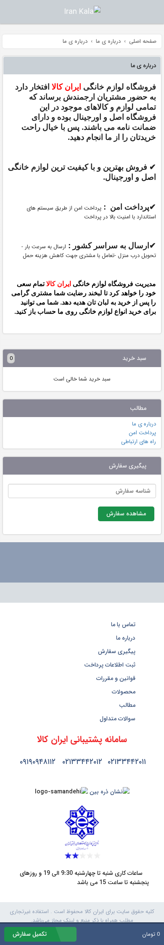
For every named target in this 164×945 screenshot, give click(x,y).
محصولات (124, 691)
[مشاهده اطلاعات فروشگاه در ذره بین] (110, 791)
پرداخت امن (142, 432)
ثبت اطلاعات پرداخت (110, 664)
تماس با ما (124, 624)
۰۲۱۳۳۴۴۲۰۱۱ (127, 762)
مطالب (128, 705)
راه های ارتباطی (138, 441)
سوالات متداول (118, 718)
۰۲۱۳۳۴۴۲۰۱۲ (82, 762)
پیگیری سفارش (117, 651)
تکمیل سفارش (30, 934)
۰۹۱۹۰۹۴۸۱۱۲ (38, 762)
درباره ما (126, 638)
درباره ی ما (144, 424)
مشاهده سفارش (126, 513)
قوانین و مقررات (116, 678)
